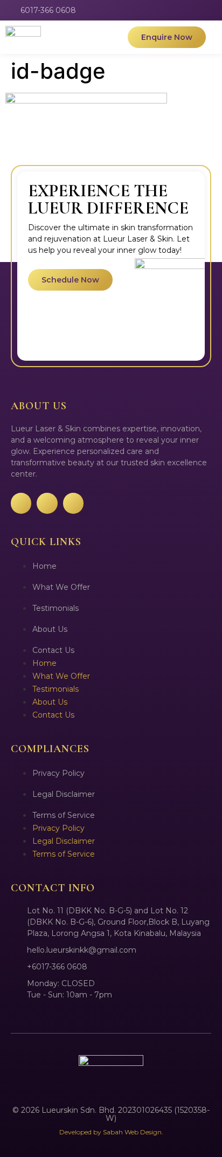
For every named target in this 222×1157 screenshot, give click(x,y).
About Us (49, 629)
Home (44, 566)
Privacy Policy (58, 773)
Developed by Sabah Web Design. (111, 1132)
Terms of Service (63, 815)
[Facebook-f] (173, 10)
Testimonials (55, 608)
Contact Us (53, 650)
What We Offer (61, 587)
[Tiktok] (212, 10)
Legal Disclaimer (63, 794)
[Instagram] (193, 10)
